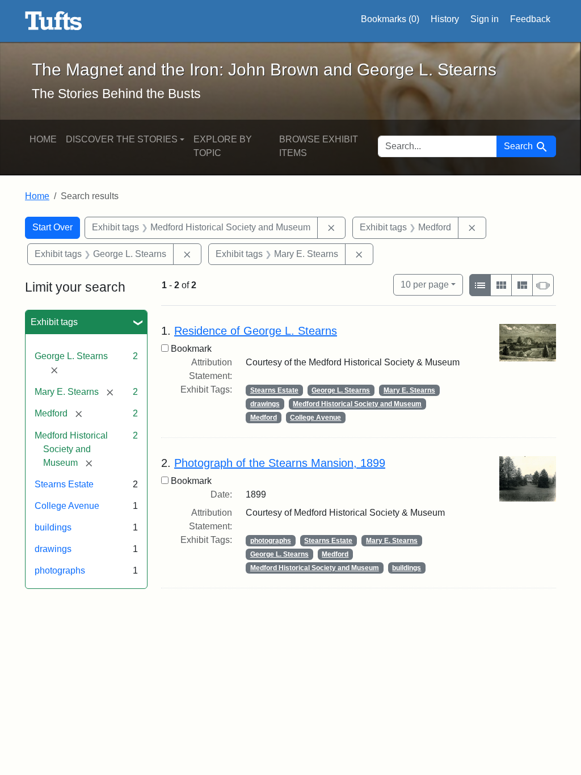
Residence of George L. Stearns (255, 331)
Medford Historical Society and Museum (357, 404)
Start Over (52, 227)
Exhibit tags (54, 322)
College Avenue (67, 506)
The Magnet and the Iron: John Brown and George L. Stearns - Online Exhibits (53, 21)
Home (43, 139)
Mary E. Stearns (409, 390)
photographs (60, 570)
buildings (53, 527)
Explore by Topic (222, 146)
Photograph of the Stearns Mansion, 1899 (279, 463)
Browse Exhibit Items (318, 146)
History (445, 19)
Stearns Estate (64, 484)
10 (425, 284)
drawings (53, 549)
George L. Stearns (340, 390)
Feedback (530, 19)
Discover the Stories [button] (122, 139)
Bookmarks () (390, 19)
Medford (263, 418)
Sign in (484, 19)
